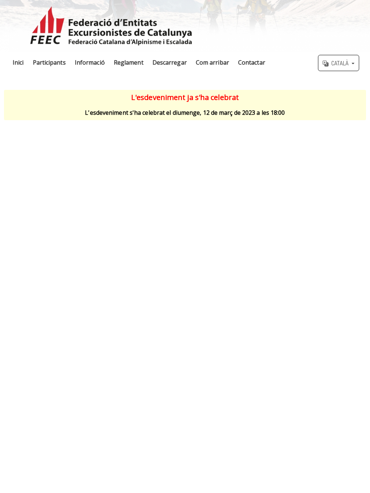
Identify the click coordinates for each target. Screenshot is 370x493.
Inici (18, 62)
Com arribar (212, 62)
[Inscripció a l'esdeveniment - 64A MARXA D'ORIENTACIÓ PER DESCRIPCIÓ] (185, 26)
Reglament (128, 62)
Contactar (251, 62)
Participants (49, 62)
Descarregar (169, 62)
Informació (90, 62)
